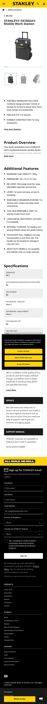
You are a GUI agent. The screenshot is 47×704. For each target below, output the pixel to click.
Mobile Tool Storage (15, 10)
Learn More (11, 390)
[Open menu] (4, 3)
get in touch (24, 422)
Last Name (8, 495)
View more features (12, 129)
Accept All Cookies (23, 364)
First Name (8, 483)
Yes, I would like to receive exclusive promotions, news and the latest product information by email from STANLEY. (22, 544)
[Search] (38, 3)
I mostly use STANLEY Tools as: (16, 529)
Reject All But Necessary (23, 357)
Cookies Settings (23, 351)
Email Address (9, 506)
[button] (6, 676)
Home (3, 10)
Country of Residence (12, 517)
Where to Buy (20, 699)
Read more (8, 156)
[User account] (44, 3)
